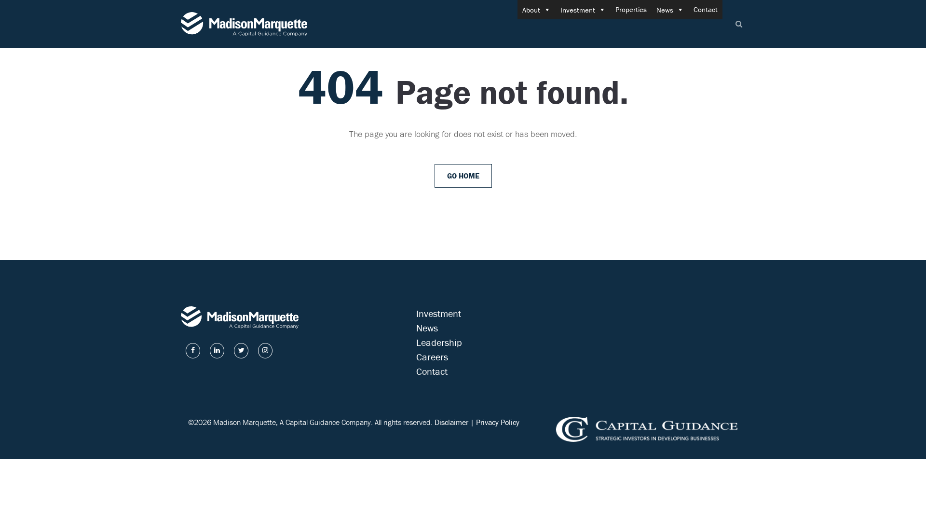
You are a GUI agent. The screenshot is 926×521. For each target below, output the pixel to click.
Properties (631, 9)
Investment (577, 9)
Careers (432, 357)
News (664, 9)
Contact (706, 9)
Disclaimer (451, 422)
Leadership (439, 342)
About (531, 9)
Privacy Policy (497, 422)
